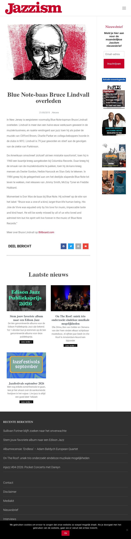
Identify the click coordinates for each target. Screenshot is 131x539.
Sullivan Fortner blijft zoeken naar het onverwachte (34, 430)
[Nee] (127, 530)
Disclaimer (9, 491)
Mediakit (8, 500)
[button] (63, 246)
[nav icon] (124, 8)
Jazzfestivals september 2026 (26, 383)
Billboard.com (46, 232)
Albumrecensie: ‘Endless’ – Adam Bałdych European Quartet (40, 449)
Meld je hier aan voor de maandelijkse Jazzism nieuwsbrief (114, 39)
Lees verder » (26, 342)
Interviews (9, 519)
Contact (8, 482)
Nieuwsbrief (10, 510)
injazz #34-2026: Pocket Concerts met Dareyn (31, 467)
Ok (65, 533)
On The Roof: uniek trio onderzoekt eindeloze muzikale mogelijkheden (70, 320)
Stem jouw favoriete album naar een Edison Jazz (26, 318)
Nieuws (55, 112)
